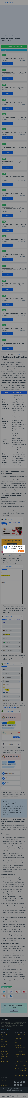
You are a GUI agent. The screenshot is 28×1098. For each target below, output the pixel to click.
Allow (21, 551)
